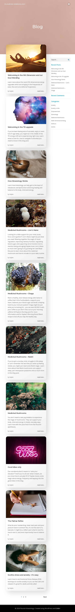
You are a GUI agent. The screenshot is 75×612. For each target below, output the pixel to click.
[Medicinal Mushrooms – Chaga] (26, 277)
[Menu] (68, 4)
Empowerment (55, 111)
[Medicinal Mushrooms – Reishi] (26, 340)
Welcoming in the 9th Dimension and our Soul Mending (58, 71)
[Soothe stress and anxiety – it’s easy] (26, 558)
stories (53, 127)
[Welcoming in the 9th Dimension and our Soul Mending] (26, 58)
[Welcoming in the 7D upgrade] (26, 110)
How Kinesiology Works (58, 79)
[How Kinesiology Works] (26, 164)
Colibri (58, 608)
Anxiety (53, 105)
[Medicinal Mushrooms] (26, 396)
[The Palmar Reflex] (26, 504)
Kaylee (11, 91)
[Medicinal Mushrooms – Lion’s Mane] (26, 213)
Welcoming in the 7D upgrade (60, 76)
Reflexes (53, 124)
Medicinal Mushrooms (57, 117)
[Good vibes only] (26, 450)
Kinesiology (54, 114)
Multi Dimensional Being (58, 121)
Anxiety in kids (55, 108)
